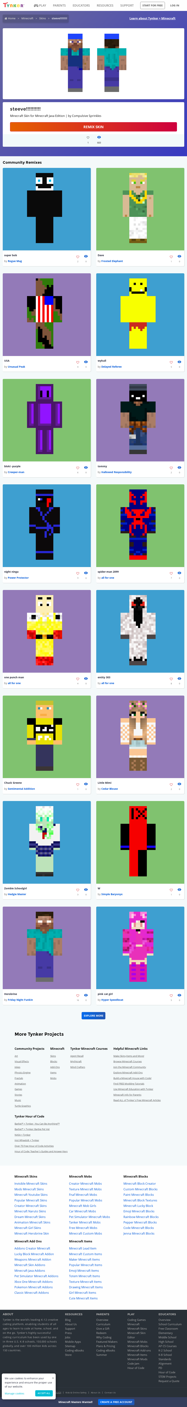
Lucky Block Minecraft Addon (34, 1254)
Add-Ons (55, 1067)
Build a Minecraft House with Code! (132, 1078)
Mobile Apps (73, 1341)
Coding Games (136, 1320)
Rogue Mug (15, 261)
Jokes (17, 1067)
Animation (20, 1083)
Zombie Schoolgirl (15, 888)
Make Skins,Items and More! (128, 1056)
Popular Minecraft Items (85, 1265)
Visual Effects (22, 1061)
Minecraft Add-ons (139, 1350)
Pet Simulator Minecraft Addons (36, 1276)
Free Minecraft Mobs (83, 1228)
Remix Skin (93, 127)
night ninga (11, 571)
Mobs (53, 1078)
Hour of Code (135, 1368)
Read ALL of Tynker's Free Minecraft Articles (137, 1100)
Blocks (53, 1061)
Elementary (166, 1333)
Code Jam (133, 1363)
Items (53, 1072)
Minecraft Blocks (137, 1346)
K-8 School (165, 1355)
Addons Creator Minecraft (32, 1248)
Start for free (152, 5)
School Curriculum (170, 1324)
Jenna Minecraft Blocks (138, 1233)
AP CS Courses (168, 1346)
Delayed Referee (111, 366)
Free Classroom (168, 1328)
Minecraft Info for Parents (127, 1094)
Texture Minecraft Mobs (85, 1189)
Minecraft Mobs (137, 1341)
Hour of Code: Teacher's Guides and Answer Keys (41, 1151)
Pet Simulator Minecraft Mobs (89, 1217)
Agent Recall (76, 1056)
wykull (102, 360)
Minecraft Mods (137, 1359)
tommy (102, 466)
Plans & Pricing (105, 1346)
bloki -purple (12, 466)
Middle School (167, 1337)
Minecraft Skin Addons (29, 1265)
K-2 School (165, 1350)
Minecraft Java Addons (29, 1271)
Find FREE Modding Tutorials (128, 1083)
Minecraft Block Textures (140, 1200)
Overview (102, 1320)
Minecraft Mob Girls (82, 1206)
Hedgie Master (17, 894)
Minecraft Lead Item (82, 1248)
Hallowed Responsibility (116, 472)
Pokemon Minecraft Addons (33, 1287)
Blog (68, 1320)
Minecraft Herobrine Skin (31, 1233)
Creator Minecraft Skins (30, 1206)
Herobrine (10, 994)
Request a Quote (169, 1381)
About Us (71, 1324)
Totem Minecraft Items (84, 1276)
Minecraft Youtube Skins (31, 1195)
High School (166, 1341)
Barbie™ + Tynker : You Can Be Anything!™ (37, 1123)
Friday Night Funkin (20, 999)
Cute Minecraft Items (83, 1298)
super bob (10, 255)
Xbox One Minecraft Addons (33, 1282)
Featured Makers (106, 1341)
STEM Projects (167, 1376)
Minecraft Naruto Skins (30, 1211)
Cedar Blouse (109, 788)
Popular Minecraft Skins (30, 1200)
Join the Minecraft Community (129, 1067)
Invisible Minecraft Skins (30, 1184)
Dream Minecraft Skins (30, 1217)
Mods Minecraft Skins (29, 1189)
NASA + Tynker (22, 1134)
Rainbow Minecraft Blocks (141, 1217)
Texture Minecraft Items (85, 1282)
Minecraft (27, 18)
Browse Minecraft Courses (127, 1061)
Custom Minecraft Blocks (140, 1189)
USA (6, 360)
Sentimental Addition (21, 788)
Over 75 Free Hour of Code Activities (34, 1146)
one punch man (14, 677)
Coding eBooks (74, 1350)
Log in (174, 5)
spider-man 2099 (108, 571)
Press (68, 1333)
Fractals (19, 1078)
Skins (42, 18)
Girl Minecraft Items (82, 1293)
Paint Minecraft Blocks (138, 1195)
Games (18, 1089)
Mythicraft (76, 1061)
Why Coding (103, 1337)
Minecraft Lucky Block (138, 1206)
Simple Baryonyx (112, 894)
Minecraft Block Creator (139, 1184)
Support (70, 1328)
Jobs (67, 1337)
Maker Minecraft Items (84, 1260)
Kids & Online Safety (76, 1392)
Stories (18, 1094)
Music (18, 1100)
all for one (107, 577)
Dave (101, 255)
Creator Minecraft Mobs (85, 1184)
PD (160, 1368)
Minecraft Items (137, 1355)
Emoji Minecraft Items (84, 1271)
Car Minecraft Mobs (82, 1211)
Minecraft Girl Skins (27, 1228)
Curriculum (103, 1324)
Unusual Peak (16, 366)
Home (12, 18)
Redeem (101, 1333)
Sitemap (70, 1346)
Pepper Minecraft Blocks (140, 1222)
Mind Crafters (77, 1067)
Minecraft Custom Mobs (85, 1233)
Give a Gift (102, 1328)
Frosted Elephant (112, 261)
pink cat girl (105, 994)
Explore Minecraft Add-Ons (128, 1072)
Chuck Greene (13, 782)
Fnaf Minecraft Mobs (83, 1195)
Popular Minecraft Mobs (85, 1200)
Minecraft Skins (137, 1328)
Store (68, 1355)
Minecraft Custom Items (85, 1254)
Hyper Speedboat (112, 999)
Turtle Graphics (23, 1105)
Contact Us (110, 1392)
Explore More (93, 1015)
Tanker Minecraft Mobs (85, 1222)
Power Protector (18, 577)
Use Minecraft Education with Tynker (133, 1089)
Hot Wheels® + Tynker (27, 1140)
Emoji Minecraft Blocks (138, 1211)
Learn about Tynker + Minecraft (152, 18)
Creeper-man (16, 472)
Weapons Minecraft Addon (32, 1260)
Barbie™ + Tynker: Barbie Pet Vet (32, 1129)
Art (16, 1056)
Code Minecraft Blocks (138, 1228)
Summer (101, 1355)
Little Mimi (104, 782)
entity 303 (104, 677)
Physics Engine (22, 1072)
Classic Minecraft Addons (31, 1293)
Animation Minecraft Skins (32, 1222)
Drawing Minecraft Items (86, 1287)
